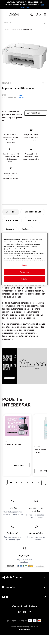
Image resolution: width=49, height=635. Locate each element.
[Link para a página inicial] (7, 29)
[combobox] (24, 22)
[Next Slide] (43, 482)
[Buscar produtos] (44, 23)
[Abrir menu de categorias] (5, 14)
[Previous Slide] (5, 482)
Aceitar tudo (24, 272)
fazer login (35, 113)
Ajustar (24, 265)
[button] (11, 482)
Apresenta (16, 29)
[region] (24, 259)
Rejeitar (24, 279)
